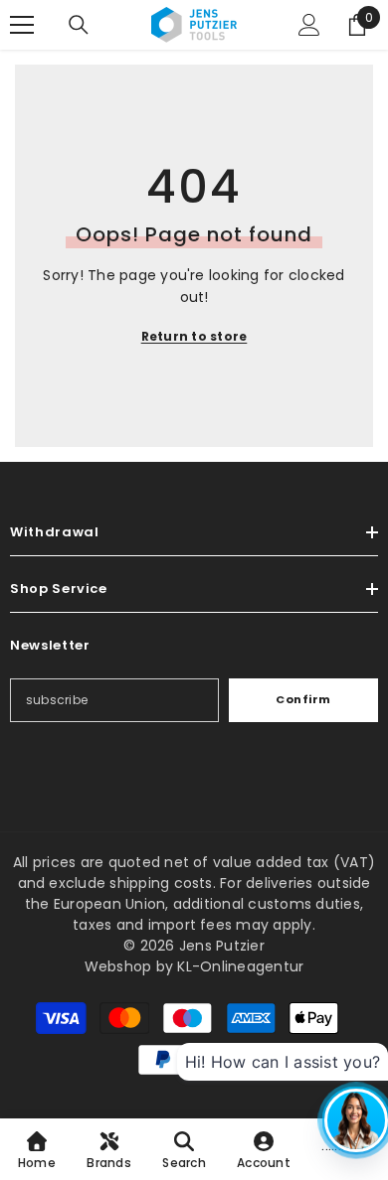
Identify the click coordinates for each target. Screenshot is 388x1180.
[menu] (22, 25)
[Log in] (309, 25)
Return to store (194, 336)
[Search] (79, 25)
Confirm (303, 699)
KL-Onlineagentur (240, 966)
